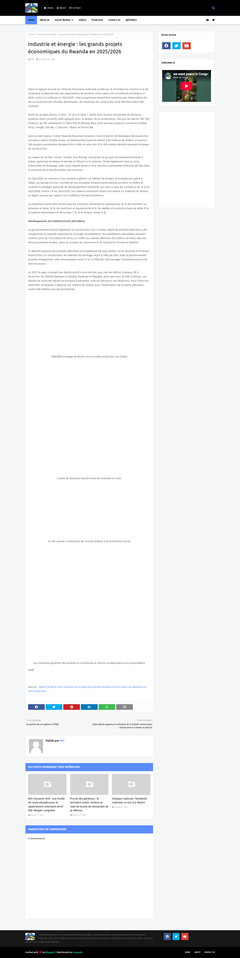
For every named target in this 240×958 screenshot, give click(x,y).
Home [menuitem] (31, 19)
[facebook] (207, 20)
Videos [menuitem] (82, 19)
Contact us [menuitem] (114, 19)
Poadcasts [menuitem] (97, 19)
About (63, 8)
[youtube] (186, 45)
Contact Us (209, 952)
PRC (32, 59)
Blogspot (50, 952)
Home (50, 8)
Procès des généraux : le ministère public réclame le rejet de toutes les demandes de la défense (89, 804)
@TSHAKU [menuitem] (131, 19)
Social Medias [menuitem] (62, 19)
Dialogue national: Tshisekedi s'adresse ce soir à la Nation (129, 800)
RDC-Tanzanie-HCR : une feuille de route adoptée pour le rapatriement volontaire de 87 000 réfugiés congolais (46, 804)
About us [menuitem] (45, 19)
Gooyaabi (78, 952)
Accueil (31, 34)
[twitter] (213, 20)
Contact (77, 8)
